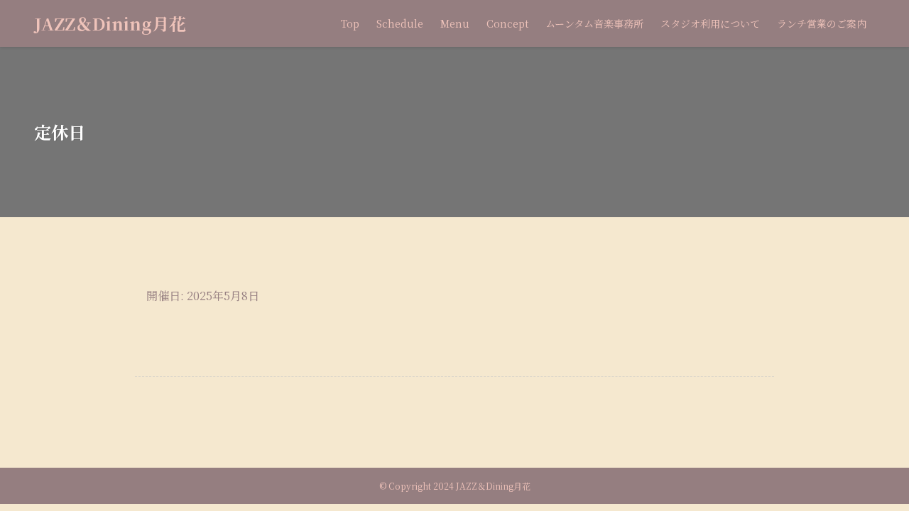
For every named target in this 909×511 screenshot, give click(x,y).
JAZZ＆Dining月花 (110, 23)
